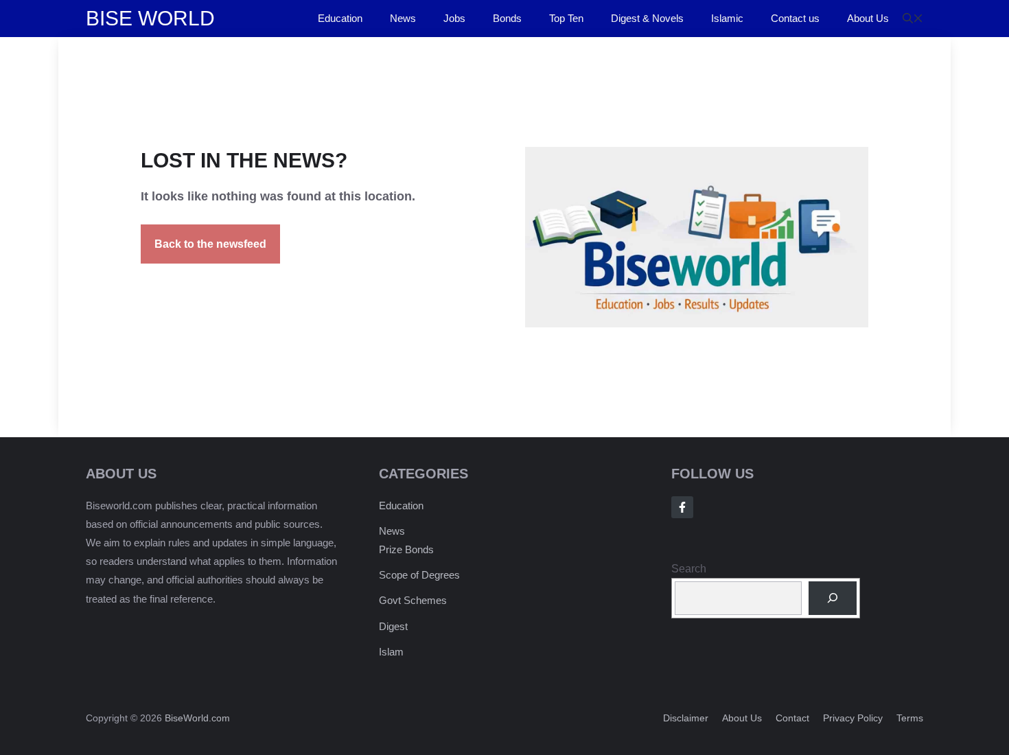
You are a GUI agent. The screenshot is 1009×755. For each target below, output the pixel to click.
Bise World (150, 18)
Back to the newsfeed (210, 244)
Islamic (727, 18)
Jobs (454, 18)
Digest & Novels (647, 18)
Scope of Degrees (419, 575)
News (403, 18)
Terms (909, 717)
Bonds (507, 18)
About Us (868, 18)
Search (688, 568)
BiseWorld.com (197, 717)
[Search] (833, 598)
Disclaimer (685, 717)
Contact (792, 717)
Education (340, 18)
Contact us (795, 18)
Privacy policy (853, 717)
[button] (913, 18)
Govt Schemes (413, 600)
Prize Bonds (406, 549)
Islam (391, 652)
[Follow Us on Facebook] (682, 507)
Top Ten (566, 18)
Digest (393, 626)
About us (742, 717)
